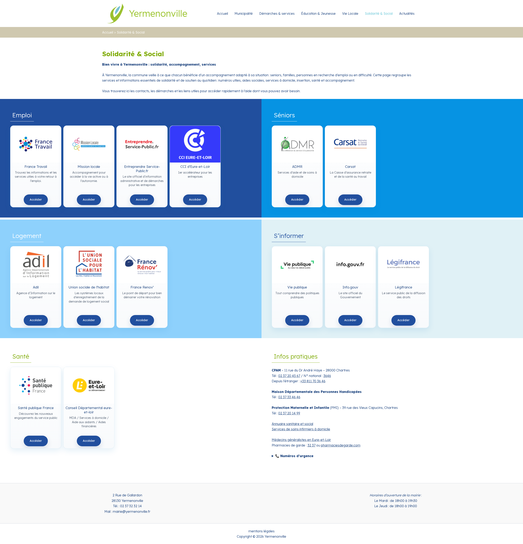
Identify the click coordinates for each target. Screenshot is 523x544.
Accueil (222, 13)
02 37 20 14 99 (289, 413)
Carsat (350, 166)
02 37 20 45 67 (289, 376)
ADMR (297, 166)
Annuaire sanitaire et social (292, 424)
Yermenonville (158, 13)
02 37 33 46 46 (289, 397)
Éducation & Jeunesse (318, 13)
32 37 (311, 445)
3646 (327, 376)
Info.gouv (350, 287)
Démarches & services (277, 13)
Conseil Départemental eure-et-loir (89, 407)
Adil (35, 287)
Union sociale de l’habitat (89, 287)
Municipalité (244, 13)
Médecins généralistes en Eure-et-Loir (301, 440)
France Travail (35, 166)
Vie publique (297, 287)
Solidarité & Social (379, 13)
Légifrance (403, 287)
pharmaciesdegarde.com (340, 445)
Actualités (407, 13)
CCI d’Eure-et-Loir (195, 166)
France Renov (142, 287)
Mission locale (89, 166)
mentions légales (261, 531)
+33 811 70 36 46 (312, 381)
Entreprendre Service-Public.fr (142, 166)
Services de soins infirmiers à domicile (301, 429)
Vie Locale (350, 13)
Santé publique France (35, 407)
